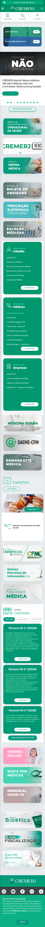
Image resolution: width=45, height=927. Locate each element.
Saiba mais (32, 509)
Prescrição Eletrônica (15, 313)
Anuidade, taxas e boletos (17, 331)
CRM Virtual (30, 287)
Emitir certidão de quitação (17, 335)
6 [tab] (24, 102)
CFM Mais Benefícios (15, 340)
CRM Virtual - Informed (16, 326)
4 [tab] (17, 102)
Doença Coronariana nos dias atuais (26, 526)
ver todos (11, 488)
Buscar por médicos (14, 262)
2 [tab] (11, 102)
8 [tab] (31, 102)
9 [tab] (34, 102)
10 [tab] (37, 102)
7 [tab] (27, 102)
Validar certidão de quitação (18, 383)
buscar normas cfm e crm (22, 737)
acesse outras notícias (22, 109)
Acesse (36, 32)
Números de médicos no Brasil (19, 271)
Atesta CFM (11, 257)
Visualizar (22, 659)
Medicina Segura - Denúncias (18, 344)
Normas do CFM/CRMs (15, 275)
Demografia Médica (14, 280)
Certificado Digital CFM (16, 322)
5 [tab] (21, 102)
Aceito (22, 922)
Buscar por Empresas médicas (19, 266)
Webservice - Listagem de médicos (20, 387)
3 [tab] (14, 102)
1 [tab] (8, 102)
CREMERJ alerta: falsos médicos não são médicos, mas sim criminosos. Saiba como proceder (21, 83)
